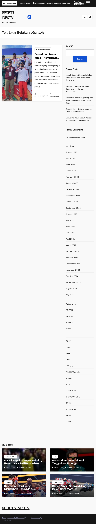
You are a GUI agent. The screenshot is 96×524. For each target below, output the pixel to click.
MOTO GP (70, 366)
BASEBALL (70, 322)
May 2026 (70, 158)
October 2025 (72, 202)
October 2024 (72, 276)
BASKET (69, 328)
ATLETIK (69, 310)
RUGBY (69, 384)
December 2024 (73, 264)
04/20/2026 (11, 493)
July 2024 (70, 295)
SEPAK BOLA (71, 390)
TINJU (68, 415)
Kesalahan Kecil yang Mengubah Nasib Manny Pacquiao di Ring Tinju (79, 100)
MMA (68, 359)
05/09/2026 (58, 467)
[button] (84, 17)
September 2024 (73, 282)
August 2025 (71, 214)
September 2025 (73, 208)
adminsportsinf (41, 96)
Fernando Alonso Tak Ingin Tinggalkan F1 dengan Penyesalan (77, 89)
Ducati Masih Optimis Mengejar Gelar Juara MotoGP (79, 110)
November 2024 (73, 270)
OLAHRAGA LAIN (44, 49)
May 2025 (70, 233)
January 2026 (72, 183)
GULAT (69, 347)
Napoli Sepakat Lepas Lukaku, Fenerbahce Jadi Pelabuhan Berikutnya (79, 77)
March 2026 (71, 171)
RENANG (69, 378)
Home (92, 519)
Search (69, 46)
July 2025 (70, 220)
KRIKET (69, 353)
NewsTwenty (35, 518)
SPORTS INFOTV (16, 507)
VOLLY (68, 421)
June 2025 (70, 226)
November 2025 (73, 195)
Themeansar (6, 520)
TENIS (68, 403)
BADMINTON (71, 316)
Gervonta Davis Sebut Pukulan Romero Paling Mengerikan (79, 119)
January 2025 (72, 257)
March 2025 (71, 245)
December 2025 (73, 189)
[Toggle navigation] (35, 17)
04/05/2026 (59, 493)
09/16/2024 (54, 97)
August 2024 (71, 288)
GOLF (68, 341)
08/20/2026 (10, 467)
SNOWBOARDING (73, 397)
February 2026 (72, 177)
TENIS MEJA (71, 409)
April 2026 (70, 164)
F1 (66, 335)
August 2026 (71, 152)
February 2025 (72, 251)
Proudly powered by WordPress (13, 518)
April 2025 (70, 239)
